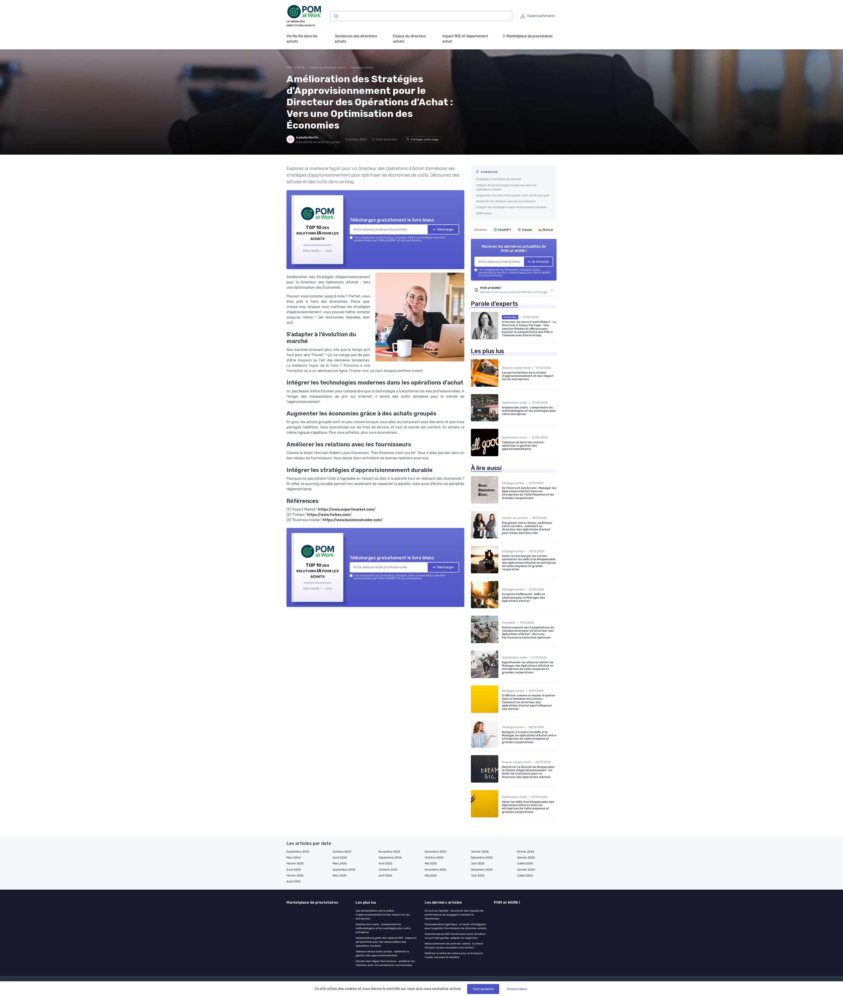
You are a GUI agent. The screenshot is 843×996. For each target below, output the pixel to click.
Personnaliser (517, 989)
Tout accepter (483, 989)
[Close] (501, 465)
